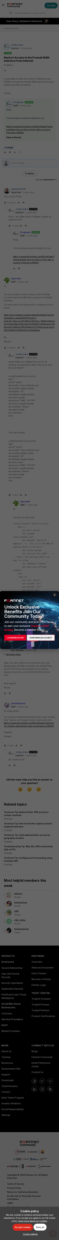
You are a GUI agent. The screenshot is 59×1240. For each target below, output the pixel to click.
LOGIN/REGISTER (15, 638)
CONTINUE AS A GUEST (41, 638)
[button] (29, 1234)
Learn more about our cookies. (32, 1221)
